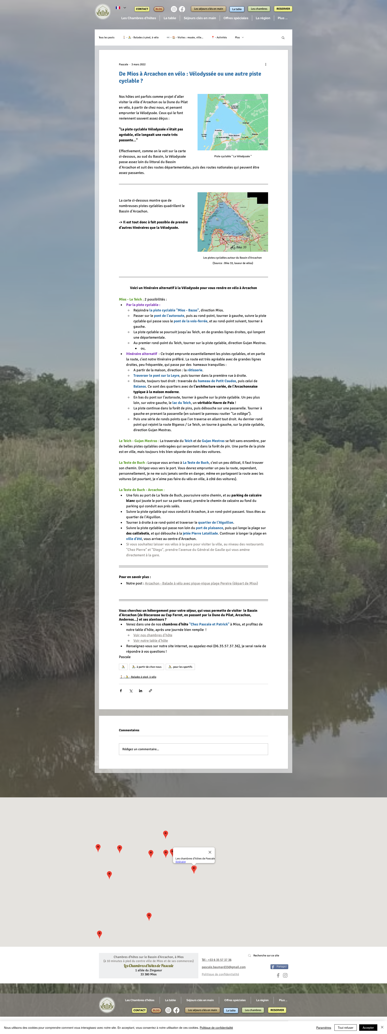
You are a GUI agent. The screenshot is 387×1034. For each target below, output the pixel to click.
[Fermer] (382, 1027)
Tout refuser (345, 1028)
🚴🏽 (123, 667)
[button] (139, 18)
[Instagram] (174, 9)
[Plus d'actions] (265, 64)
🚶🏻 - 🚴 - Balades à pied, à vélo (141, 37)
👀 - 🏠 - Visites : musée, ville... (185, 37)
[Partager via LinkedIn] (141, 691)
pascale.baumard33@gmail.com (224, 967)
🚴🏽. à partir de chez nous (146, 667)
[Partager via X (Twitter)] (131, 691)
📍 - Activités (219, 37)
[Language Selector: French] (121, 7)
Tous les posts (106, 37)
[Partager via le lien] (150, 691)
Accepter (368, 1028)
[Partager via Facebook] (121, 691)
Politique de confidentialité (216, 1028)
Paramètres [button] (323, 1028)
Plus (237, 37)
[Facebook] (182, 9)
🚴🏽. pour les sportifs (180, 667)
